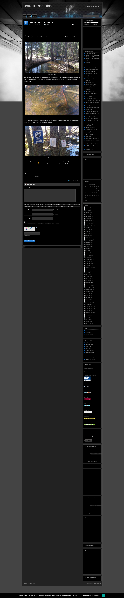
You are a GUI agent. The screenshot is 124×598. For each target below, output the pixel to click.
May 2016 (87, 207)
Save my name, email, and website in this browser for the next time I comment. (41, 223)
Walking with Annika (90, 359)
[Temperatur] (89, 418)
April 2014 (87, 235)
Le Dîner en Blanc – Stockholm (93, 144)
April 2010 (87, 321)
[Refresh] (36, 227)
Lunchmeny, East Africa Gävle (92, 107)
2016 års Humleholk (90, 53)
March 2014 (88, 237)
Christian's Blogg (89, 344)
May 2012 (87, 274)
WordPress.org (89, 336)
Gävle (75, 180)
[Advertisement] (52, 30)
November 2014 (89, 222)
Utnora (78, 180)
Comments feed (89, 334)
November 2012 (89, 263)
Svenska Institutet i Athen (91, 354)
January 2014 (88, 240)
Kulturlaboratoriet (90, 350)
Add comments (76, 24)
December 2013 (89, 242)
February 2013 (88, 257)
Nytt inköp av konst (90, 91)
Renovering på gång (90, 86)
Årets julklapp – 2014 (90, 116)
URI (30, 218)
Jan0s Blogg (88, 348)
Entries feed (88, 332)
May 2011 (87, 297)
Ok (103, 595)
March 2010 (88, 323)
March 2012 (88, 278)
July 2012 (87, 271)
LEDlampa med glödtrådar (92, 111)
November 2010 (89, 308)
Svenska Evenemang (90, 352)
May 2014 (87, 233)
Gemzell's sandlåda (37, 6)
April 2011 (87, 299)
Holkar (34, 16)
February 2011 (88, 302)
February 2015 (88, 216)
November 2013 (89, 244)
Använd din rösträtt (90, 142)
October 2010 (88, 310)
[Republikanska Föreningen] (87, 380)
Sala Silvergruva (89, 149)
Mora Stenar (88, 136)
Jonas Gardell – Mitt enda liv (92, 138)
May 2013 (87, 252)
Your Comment (30, 187)
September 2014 (89, 225)
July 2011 (87, 293)
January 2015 (88, 218)
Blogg (29, 16)
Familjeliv (47, 24)
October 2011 (88, 287)
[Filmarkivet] (87, 399)
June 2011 (87, 295)
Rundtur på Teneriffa (90, 127)
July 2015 (87, 209)
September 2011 (89, 289)
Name (29, 209)
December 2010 (89, 306)
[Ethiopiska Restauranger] (89, 425)
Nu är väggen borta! (90, 82)
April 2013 (87, 254)
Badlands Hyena (89, 342)
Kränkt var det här (29, 247)
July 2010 (87, 316)
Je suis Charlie (89, 109)
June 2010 (87, 317)
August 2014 (88, 227)
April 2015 (87, 212)
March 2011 (88, 301)
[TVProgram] (88, 412)
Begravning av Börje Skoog (92, 67)
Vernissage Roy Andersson (92, 69)
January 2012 (88, 282)
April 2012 (87, 276)
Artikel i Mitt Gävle (90, 96)
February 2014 (88, 239)
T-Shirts (87, 356)
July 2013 (87, 250)
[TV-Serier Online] (87, 406)
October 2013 (88, 246)
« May (85, 200)
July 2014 (87, 229)
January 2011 (88, 304)
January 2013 (88, 259)
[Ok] (122, 595)
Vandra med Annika (90, 357)
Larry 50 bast (89, 77)
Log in (87, 330)
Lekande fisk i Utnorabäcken (41, 22)
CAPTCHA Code (27, 235)
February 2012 (88, 280)
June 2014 (87, 231)
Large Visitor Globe (92, 461)
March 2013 (88, 256)
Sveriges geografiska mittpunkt (93, 140)
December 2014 (89, 220)
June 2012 (87, 272)
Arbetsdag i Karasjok (90, 71)
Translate (95, 24)
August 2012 (88, 269)
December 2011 (89, 284)
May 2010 (87, 319)
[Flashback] (87, 393)
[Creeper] (86, 386)
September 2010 (89, 312)
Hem (24, 16)
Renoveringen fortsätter (91, 84)
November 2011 (89, 286)
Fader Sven (88, 346)
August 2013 (88, 248)
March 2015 (88, 214)
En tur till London (89, 105)
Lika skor (77, 247)
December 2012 (89, 261)
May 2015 (87, 210)
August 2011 (88, 291)
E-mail (29, 214)
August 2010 (88, 314)
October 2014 (88, 224)
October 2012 (88, 265)
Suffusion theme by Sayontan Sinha (94, 583)
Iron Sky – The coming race (92, 118)
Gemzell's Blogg (31, 583)
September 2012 (89, 267)
